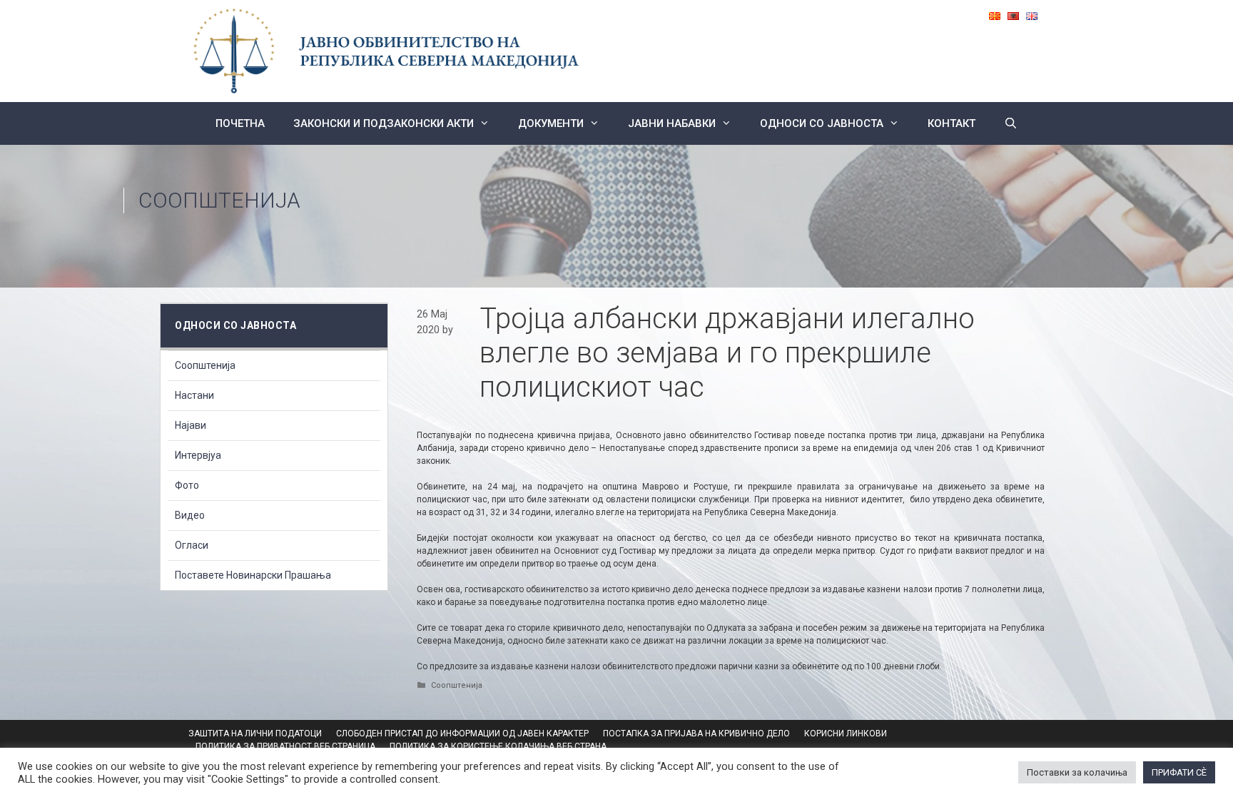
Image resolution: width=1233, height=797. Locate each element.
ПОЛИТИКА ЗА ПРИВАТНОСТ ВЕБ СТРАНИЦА (285, 746)
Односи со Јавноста (821, 123)
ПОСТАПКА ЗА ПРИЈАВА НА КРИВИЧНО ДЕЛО (696, 733)
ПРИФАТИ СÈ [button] (1179, 772)
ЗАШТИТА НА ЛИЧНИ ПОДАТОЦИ (255, 733)
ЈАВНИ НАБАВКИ (672, 123)
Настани (194, 395)
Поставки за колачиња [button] (1077, 772)
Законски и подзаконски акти (383, 123)
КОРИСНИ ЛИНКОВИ (845, 733)
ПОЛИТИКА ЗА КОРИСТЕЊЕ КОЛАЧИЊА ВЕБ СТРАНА (498, 746)
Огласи (191, 545)
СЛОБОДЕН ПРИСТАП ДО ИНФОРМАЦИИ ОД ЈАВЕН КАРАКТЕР (462, 733)
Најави (190, 425)
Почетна (240, 123)
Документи (551, 123)
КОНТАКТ (951, 123)
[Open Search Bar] (1011, 123)
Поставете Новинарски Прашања (253, 575)
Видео (190, 515)
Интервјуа (198, 455)
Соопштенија (219, 200)
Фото (187, 485)
